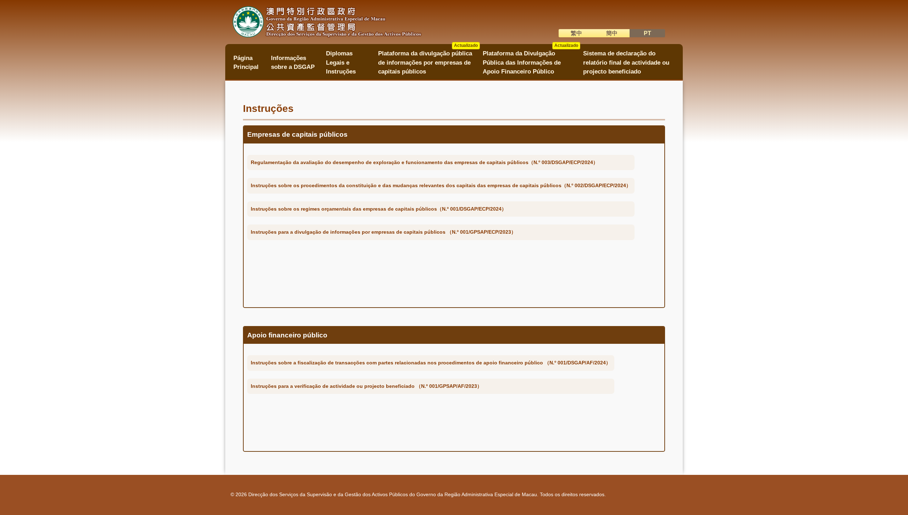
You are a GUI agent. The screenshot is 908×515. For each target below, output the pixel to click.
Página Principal (246, 62)
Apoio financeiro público (287, 335)
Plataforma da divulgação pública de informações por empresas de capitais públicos (428, 60)
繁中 (576, 33)
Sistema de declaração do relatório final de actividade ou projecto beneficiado (626, 62)
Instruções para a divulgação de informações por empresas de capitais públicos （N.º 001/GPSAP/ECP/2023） (383, 232)
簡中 (612, 33)
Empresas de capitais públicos (297, 134)
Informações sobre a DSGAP (293, 62)
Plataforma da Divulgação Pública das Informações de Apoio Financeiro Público (530, 60)
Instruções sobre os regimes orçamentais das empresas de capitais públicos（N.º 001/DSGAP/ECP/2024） (378, 209)
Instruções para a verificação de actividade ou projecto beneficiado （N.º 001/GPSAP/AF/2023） (366, 386)
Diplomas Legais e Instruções (341, 62)
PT (647, 33)
